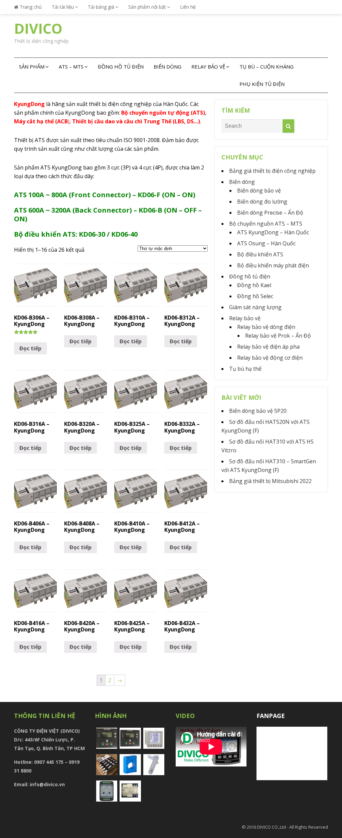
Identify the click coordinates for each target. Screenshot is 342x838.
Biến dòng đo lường (262, 201)
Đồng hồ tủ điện (121, 66)
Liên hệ (188, 7)
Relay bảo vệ (208, 66)
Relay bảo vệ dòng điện (266, 327)
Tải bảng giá (101, 7)
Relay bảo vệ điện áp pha (268, 346)
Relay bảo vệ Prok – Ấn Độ (278, 335)
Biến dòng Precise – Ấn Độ (270, 212)
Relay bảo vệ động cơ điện (270, 357)
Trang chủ (30, 7)
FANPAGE (270, 716)
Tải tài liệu (63, 7)
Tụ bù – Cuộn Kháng (266, 66)
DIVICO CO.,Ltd (272, 827)
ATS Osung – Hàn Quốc (266, 243)
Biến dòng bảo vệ (259, 190)
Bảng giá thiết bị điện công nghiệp (272, 170)
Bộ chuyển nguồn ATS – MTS (265, 223)
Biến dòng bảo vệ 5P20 (258, 410)
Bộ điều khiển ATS (260, 254)
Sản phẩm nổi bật (147, 7)
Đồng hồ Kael (254, 285)
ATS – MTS (71, 66)
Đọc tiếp (30, 348)
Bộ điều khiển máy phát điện (273, 265)
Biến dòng (167, 66)
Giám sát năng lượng (255, 307)
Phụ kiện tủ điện (262, 84)
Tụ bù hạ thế (245, 368)
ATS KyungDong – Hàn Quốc (273, 232)
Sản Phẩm (31, 66)
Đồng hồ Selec (255, 296)
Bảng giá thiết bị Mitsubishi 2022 (270, 481)
